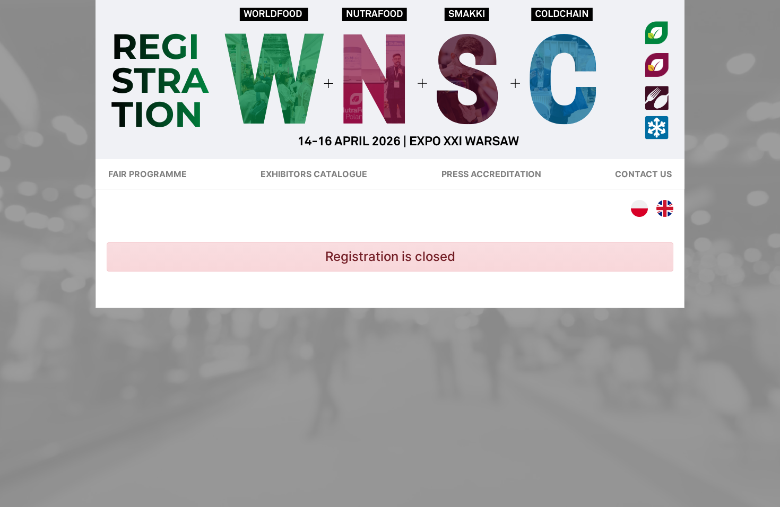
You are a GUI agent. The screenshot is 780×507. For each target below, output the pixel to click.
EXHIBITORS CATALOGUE (314, 174)
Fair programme (147, 174)
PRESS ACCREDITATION (491, 174)
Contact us (643, 174)
